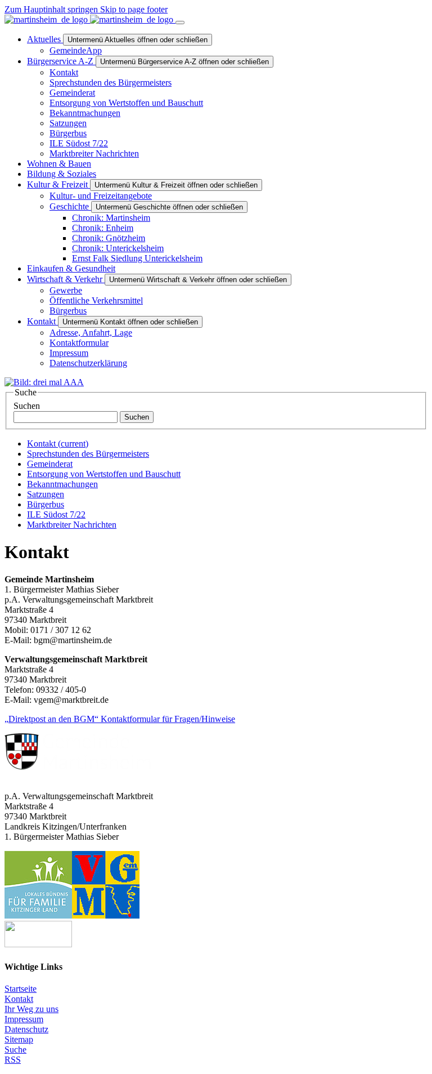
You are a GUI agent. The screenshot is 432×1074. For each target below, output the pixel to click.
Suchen (27, 406)
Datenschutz (26, 1029)
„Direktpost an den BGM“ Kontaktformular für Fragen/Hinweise (119, 719)
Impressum (23, 1019)
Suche (15, 1049)
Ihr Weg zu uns (31, 1009)
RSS (12, 1059)
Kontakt (18, 999)
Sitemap (18, 1039)
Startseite (20, 988)
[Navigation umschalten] (180, 22)
